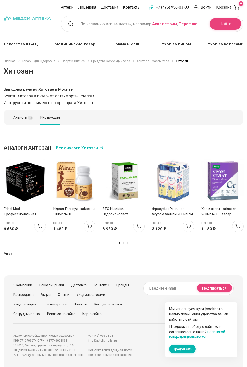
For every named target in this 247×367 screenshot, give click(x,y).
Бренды (122, 285)
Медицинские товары (76, 44)
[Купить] (40, 226)
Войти (206, 7)
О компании (22, 285)
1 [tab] (119, 243)
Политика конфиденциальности (110, 350)
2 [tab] (123, 243)
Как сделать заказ (109, 304)
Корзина (229, 7)
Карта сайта (92, 314)
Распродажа (23, 295)
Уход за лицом (176, 44)
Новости (80, 304)
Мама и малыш (130, 44)
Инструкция (50, 117)
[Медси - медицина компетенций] (27, 18)
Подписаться (214, 288)
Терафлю (188, 23)
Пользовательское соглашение (110, 355)
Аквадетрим (164, 23)
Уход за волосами (225, 44)
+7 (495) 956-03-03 (172, 7)
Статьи (63, 295)
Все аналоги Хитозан (77, 148)
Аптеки (67, 7)
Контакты (132, 7)
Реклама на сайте (61, 314)
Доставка (109, 7)
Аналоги (22, 117)
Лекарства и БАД (21, 44)
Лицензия (87, 7)
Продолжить (182, 349)
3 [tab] (127, 243)
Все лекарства (55, 304)
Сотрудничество (26, 314)
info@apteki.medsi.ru (102, 340)
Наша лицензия (51, 285)
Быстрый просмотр (25, 182)
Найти (225, 23)
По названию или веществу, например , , (142, 23)
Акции (46, 295)
